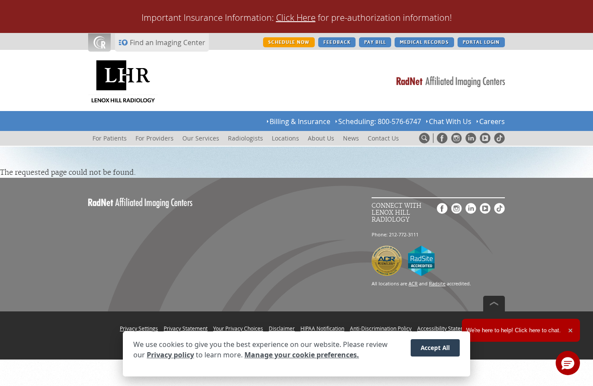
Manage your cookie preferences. (301, 355)
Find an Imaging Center (167, 42)
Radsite (437, 283)
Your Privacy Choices (238, 328)
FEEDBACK (336, 42)
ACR (413, 283)
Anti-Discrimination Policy (381, 328)
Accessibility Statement (445, 328)
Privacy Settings (139, 328)
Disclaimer (282, 328)
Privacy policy (170, 355)
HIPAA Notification (322, 328)
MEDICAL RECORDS (424, 42)
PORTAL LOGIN (481, 42)
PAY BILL (375, 42)
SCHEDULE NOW (289, 42)
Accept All (435, 347)
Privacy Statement (186, 328)
